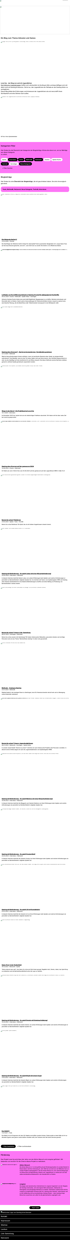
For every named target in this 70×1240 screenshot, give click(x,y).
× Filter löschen (7, 168)
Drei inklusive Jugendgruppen (11, 85)
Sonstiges (13, 164)
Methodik (29, 159)
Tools (21, 159)
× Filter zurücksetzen (24, 1146)
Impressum (5, 1221)
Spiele (4, 159)
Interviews (12, 159)
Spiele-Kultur (57, 159)
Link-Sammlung (7, 1234)
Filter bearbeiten (8, 1146)
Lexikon (4, 1229)
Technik (4, 164)
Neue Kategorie (25, 164)
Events (47, 159)
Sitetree (4, 1225)
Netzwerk (38, 159)
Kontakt (4, 1216)
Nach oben (35, 1208)
